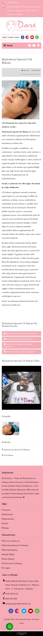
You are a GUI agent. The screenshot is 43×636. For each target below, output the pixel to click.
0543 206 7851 (11, 599)
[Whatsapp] (37, 37)
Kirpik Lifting (8, 554)
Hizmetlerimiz (36, 70)
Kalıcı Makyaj (8, 559)
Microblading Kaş (9, 550)
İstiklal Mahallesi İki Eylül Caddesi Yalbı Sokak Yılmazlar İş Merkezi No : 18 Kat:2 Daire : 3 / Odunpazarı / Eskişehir (22, 585)
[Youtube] (32, 37)
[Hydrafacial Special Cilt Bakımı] (21, 388)
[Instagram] (27, 37)
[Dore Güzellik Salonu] (21, 26)
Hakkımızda (7, 514)
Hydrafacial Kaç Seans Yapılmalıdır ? (21, 352)
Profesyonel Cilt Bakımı (12, 563)
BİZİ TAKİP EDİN (11, 37)
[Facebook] (22, 37)
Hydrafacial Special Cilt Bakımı (17, 450)
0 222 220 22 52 (11, 594)
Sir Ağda (6, 568)
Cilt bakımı (8, 455)
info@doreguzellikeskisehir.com (18, 604)
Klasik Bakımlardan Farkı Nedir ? (20, 339)
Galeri (5, 523)
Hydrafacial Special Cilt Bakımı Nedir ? (22, 333)
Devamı (19, 497)
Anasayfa (26, 70)
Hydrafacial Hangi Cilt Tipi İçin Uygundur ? (18, 345)
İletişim (5, 528)
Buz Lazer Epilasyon (11, 541)
